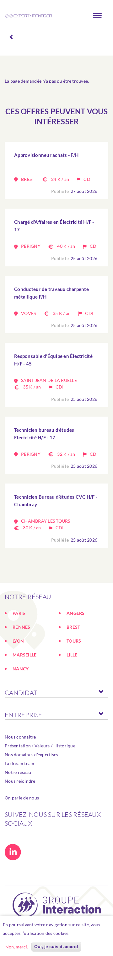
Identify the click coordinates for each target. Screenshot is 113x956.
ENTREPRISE (23, 715)
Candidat (21, 693)
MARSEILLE (24, 654)
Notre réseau (18, 772)
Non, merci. (16, 946)
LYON (18, 641)
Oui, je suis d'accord (56, 946)
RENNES (21, 627)
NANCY (21, 668)
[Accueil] (28, 15)
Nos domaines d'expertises (31, 754)
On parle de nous (22, 797)
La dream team (19, 763)
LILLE (72, 654)
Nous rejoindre (20, 781)
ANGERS (76, 613)
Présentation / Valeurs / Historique (40, 745)
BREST (73, 627)
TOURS (74, 641)
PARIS (19, 613)
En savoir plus (86, 933)
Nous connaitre (20, 736)
